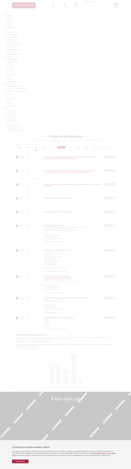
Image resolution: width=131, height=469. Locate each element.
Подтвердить (20, 461)
